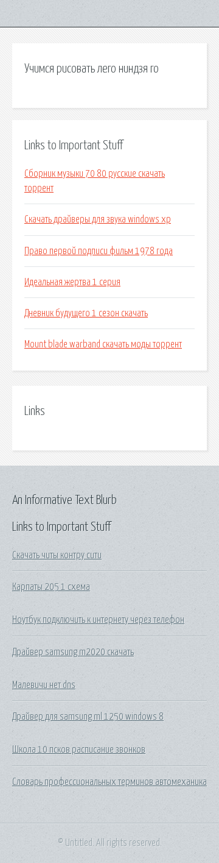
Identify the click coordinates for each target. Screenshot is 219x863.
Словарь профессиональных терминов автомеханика (109, 782)
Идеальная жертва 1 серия (72, 282)
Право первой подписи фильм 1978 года (98, 251)
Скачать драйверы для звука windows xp (97, 219)
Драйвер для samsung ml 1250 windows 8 (88, 717)
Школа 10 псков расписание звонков (78, 750)
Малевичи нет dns (43, 685)
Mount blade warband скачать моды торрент (103, 344)
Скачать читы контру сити (57, 555)
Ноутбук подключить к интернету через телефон (98, 620)
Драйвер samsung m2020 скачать (73, 652)
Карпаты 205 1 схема (51, 587)
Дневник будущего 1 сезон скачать (86, 313)
